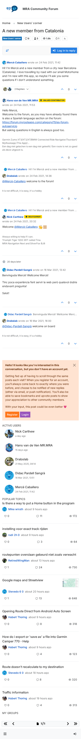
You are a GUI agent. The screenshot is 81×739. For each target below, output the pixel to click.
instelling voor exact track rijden (25, 529)
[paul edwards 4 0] (4, 647)
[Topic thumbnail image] (71, 583)
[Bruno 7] (4, 560)
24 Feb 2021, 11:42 (49, 62)
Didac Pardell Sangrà (19, 269)
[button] (5, 734)
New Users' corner (12, 38)
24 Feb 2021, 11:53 (24, 104)
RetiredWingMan (18, 560)
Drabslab (12, 175)
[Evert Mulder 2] (4, 698)
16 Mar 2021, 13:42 (55, 269)
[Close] (74, 365)
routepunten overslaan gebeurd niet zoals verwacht (39, 554)
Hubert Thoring (17, 617)
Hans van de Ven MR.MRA (22, 100)
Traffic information (15, 692)
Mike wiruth (15, 509)
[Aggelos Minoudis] (4, 673)
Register (12, 414)
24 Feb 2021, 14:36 (41, 175)
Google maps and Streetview (22, 580)
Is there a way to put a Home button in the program (38, 503)
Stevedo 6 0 (16, 591)
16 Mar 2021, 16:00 (40, 320)
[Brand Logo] (12, 9)
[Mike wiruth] (4, 509)
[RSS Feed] (64, 38)
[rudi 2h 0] (4, 535)
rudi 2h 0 (14, 535)
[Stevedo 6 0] (4, 591)
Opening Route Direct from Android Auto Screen (36, 611)
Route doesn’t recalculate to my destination (33, 667)
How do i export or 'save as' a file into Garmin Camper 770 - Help (34, 639)
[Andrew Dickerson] (4, 617)
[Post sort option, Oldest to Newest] (7, 50)
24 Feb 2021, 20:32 (25, 221)
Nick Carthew (15, 216)
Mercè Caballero (17, 62)
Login (25, 414)
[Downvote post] (75, 89)
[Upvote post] (62, 89)
